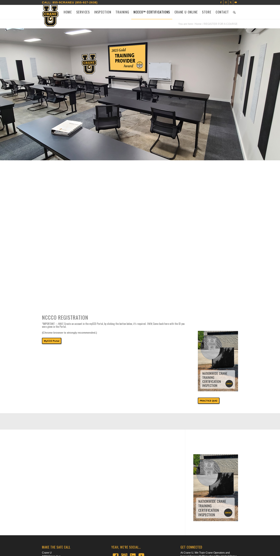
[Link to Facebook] (221, 2)
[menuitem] (68, 12)
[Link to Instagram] (225, 2)
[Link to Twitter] (230, 2)
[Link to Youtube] (235, 2)
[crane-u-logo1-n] (50, 16)
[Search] (234, 12)
